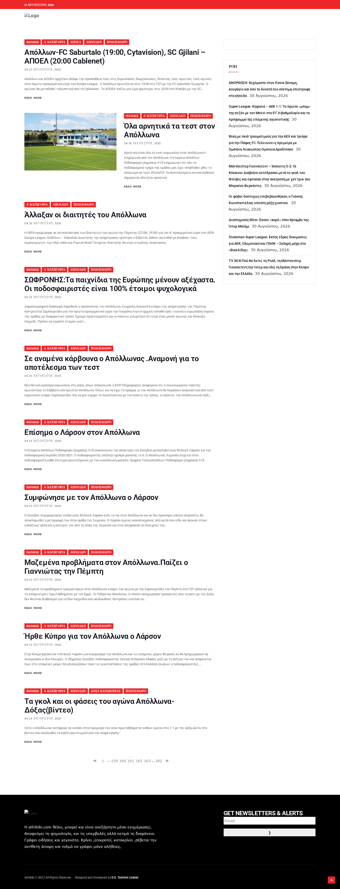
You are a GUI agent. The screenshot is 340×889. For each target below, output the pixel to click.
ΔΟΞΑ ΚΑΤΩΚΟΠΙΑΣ (106, 691)
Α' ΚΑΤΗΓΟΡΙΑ (54, 42)
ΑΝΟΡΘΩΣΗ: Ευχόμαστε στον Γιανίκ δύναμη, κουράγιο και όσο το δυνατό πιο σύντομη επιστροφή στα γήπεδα (269, 89)
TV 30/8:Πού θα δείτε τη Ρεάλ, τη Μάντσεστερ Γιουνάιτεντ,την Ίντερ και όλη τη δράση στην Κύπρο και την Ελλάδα (269, 267)
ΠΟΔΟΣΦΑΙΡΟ (117, 42)
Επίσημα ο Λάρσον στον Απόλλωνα (82, 432)
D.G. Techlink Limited (125, 877)
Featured (32, 42)
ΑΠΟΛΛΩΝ (94, 42)
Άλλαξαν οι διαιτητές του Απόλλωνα (85, 214)
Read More (33, 97)
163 (147, 761)
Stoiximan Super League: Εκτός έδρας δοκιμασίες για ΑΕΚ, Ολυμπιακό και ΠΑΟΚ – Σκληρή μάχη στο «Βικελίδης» (268, 243)
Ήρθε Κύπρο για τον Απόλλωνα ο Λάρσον (92, 636)
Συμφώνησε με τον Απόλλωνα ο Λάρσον (91, 497)
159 (114, 761)
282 (158, 761)
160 (122, 761)
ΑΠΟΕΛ (75, 42)
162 (139, 761)
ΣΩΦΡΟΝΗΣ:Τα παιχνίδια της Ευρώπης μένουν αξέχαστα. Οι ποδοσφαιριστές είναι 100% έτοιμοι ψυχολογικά (120, 284)
